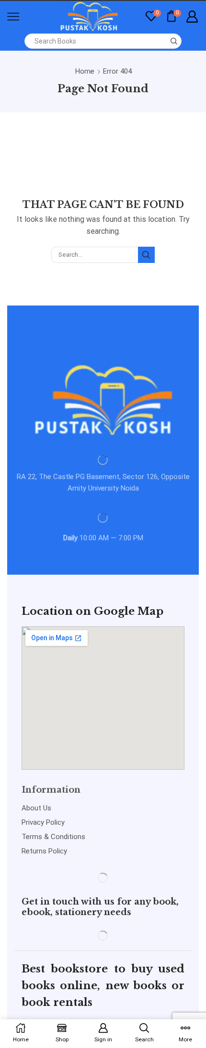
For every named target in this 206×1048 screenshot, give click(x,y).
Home (84, 71)
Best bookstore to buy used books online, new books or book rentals (103, 985)
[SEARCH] (146, 255)
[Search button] (174, 41)
